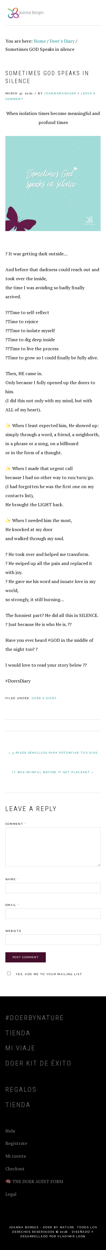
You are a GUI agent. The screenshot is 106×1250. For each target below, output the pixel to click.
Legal (10, 1194)
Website (13, 930)
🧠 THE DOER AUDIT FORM (34, 1181)
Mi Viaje (20, 1048)
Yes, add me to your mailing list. (49, 974)
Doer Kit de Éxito (38, 1063)
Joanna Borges (25, 13)
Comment (15, 823)
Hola (10, 1131)
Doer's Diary (44, 698)
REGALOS (21, 1090)
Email (12, 904)
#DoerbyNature (34, 1018)
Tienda (18, 1033)
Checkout (15, 1169)
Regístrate (16, 1143)
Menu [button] (94, 11)
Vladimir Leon (71, 1236)
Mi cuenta (15, 1156)
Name (11, 879)
